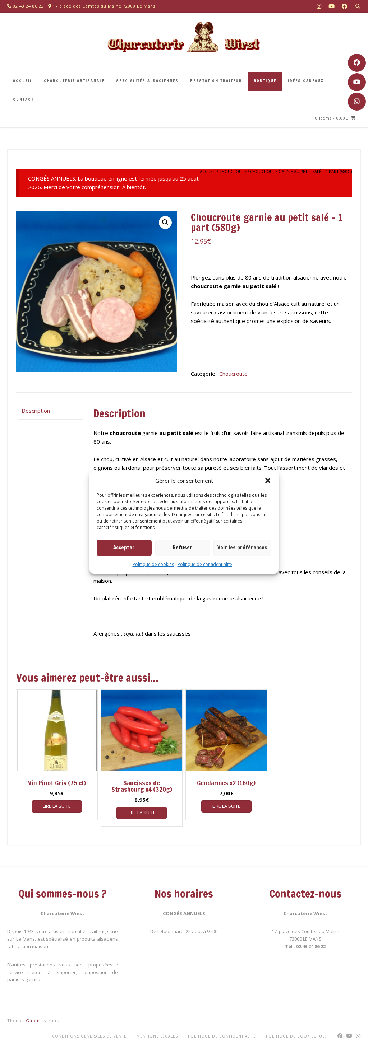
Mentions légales (157, 1036)
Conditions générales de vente (89, 1036)
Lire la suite (57, 806)
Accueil (208, 171)
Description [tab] (36, 410)
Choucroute (233, 171)
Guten (33, 1020)
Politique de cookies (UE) (296, 1036)
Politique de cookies (153, 564)
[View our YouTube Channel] (357, 82)
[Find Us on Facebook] (357, 63)
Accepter (124, 547)
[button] (267, 480)
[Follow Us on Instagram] (357, 102)
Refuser (182, 547)
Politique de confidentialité (205, 564)
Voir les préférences (242, 547)
